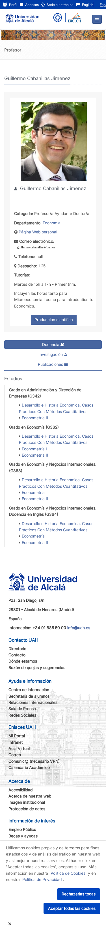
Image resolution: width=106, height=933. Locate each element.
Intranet (15, 742)
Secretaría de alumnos (28, 696)
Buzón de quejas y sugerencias (36, 667)
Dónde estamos (22, 661)
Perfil (12, 5)
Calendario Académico (29, 767)
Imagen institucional (26, 802)
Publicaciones (51, 364)
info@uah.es (78, 627)
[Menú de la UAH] (97, 19)
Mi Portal (16, 735)
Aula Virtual (19, 748)
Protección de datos (26, 808)
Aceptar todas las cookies (72, 908)
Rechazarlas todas (79, 893)
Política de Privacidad (42, 879)
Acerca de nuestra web (29, 796)
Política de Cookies (68, 873)
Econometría (33, 492)
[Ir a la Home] (22, 16)
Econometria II (35, 417)
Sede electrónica (59, 5)
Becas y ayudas (23, 835)
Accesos (31, 5)
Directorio (17, 648)
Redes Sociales (22, 715)
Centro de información (28, 689)
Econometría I (34, 448)
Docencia (51, 344)
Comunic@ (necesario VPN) (34, 761)
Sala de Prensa (22, 708)
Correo (14, 754)
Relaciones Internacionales (32, 702)
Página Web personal (38, 231)
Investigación (51, 354)
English (87, 5)
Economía (51, 222)
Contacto (16, 654)
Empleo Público (22, 829)
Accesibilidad (20, 789)
